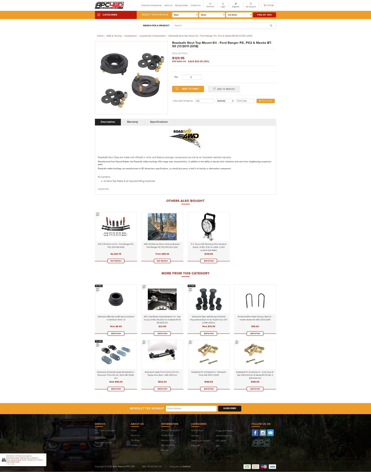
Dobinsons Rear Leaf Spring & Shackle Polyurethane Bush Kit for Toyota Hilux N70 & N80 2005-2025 (24, 460)
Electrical (195, 445)
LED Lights (221, 441)
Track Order (100, 438)
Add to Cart (190, 88)
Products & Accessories (151, 5)
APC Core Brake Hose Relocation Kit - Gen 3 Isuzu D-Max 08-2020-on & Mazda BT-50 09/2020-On (162, 320)
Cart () (270, 5)
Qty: (176, 77)
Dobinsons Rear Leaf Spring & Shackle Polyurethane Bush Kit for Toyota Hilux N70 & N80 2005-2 (208, 320)
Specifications (159, 122)
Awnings (195, 436)
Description (108, 122)
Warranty (132, 122)
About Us (168, 5)
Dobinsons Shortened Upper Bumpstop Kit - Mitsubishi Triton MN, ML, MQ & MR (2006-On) (116, 375)
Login (223, 7)
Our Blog (135, 440)
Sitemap (165, 450)
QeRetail (186, 466)
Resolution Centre (103, 443)
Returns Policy (168, 440)
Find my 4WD (264, 14)
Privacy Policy (167, 435)
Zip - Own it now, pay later (105, 431)
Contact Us (195, 5)
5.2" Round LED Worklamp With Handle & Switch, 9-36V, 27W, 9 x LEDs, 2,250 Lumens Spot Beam (209, 247)
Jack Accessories (224, 436)
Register (235, 7)
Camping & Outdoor (200, 441)
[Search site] (271, 25)
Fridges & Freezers (225, 431)
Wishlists (210, 6)
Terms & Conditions (170, 430)
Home (134, 430)
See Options (116, 261)
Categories (110, 14)
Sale (218, 445)
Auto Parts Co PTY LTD (124, 466)
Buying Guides (181, 5)
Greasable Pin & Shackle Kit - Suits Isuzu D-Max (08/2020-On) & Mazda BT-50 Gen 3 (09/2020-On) (255, 375)
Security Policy (168, 445)
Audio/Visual (197, 430)
